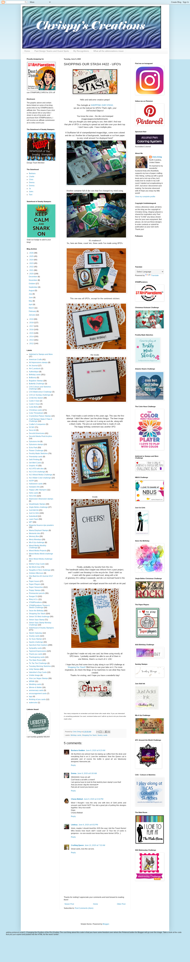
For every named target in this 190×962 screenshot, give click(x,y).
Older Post (121, 904)
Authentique (34, 372)
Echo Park (33, 448)
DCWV (31, 427)
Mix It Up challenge (36, 542)
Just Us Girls (34, 513)
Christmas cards (35, 410)
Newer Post (69, 904)
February (33, 311)
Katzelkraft (33, 516)
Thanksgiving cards (37, 657)
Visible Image (34, 675)
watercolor (33, 703)
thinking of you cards (37, 699)
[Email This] (97, 731)
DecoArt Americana (37, 433)
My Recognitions (81, 51)
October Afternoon (36, 573)
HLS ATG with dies (36, 469)
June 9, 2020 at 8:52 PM (88, 825)
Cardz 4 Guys (34, 404)
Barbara (32, 173)
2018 (31, 323)
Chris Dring (157, 157)
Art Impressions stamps (38, 362)
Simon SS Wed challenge (39, 617)
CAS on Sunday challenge (39, 395)
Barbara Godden (78, 750)
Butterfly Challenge (36, 384)
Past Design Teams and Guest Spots (51, 51)
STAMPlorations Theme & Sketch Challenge (39, 606)
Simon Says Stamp (36, 620)
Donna (73, 773)
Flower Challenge (36, 450)
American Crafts (35, 359)
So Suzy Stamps (35, 639)
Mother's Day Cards (37, 564)
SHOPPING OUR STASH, (102, 105)
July (31, 294)
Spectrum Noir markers (38, 645)
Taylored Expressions (37, 651)
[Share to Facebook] (106, 731)
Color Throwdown (36, 413)
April (31, 304)
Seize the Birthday (36, 611)
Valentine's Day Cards (38, 672)
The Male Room (35, 660)
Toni (30, 195)
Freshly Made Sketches (38, 453)
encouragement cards (38, 693)
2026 (31, 253)
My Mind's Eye (35, 567)
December (33, 277)
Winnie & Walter (35, 687)
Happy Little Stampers (38, 490)
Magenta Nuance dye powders (41, 525)
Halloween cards (36, 484)
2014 (31, 336)
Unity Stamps (34, 669)
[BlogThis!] (100, 731)
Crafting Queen (77, 845)
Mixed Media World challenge (41, 554)
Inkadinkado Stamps (37, 504)
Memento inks (34, 533)
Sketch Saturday (35, 633)
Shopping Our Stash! (77, 667)
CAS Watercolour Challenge (40, 392)
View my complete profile (145, 197)
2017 (31, 326)
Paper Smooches (36, 587)
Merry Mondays (35, 539)
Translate (155, 275)
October (32, 284)
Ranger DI (33, 596)
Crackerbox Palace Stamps (40, 416)
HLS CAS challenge (37, 472)
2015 (31, 333)
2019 (31, 319)
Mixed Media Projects (37, 551)
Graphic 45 (33, 466)
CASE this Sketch (36, 398)
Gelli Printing (34, 460)
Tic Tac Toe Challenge (38, 663)
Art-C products (35, 369)
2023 (31, 263)
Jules (31, 192)
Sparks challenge (36, 642)
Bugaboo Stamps (36, 381)
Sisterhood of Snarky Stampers (41, 628)
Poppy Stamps (35, 590)
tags (30, 696)
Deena (31, 182)
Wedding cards (35, 684)
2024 (31, 260)
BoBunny (32, 378)
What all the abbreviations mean (108, 51)
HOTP (31, 481)
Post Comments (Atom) (84, 908)
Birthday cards (76, 735)
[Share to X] (103, 731)
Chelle (31, 177)
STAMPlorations (35, 602)
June (31, 298)
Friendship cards (35, 457)
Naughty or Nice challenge (39, 570)
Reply (73, 765)
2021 (31, 270)
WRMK (32, 681)
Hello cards (33, 493)
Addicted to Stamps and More (41, 354)
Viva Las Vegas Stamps (38, 678)
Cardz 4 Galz (34, 401)
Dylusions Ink (34, 441)
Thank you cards (35, 654)
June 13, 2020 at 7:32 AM (95, 845)
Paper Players (34, 584)
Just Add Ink (34, 510)
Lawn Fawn (33, 519)
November (33, 280)
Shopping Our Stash (89, 735)
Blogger (106, 924)
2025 (31, 256)
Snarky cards (102, 735)
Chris (31, 179)
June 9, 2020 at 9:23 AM (95, 750)
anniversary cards (36, 690)
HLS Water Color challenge (40, 478)
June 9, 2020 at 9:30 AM (87, 773)
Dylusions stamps (36, 444)
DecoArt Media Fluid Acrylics (40, 436)
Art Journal (33, 366)
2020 (31, 274)
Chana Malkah (77, 799)
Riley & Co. (33, 599)
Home (27, 51)
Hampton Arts (34, 487)
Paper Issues (34, 581)
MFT (31, 522)
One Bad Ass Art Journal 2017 (41, 576)
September (33, 287)
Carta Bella (33, 407)
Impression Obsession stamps (41, 499)
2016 (31, 330)
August (32, 291)
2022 (31, 267)
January (32, 315)
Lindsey (74, 825)
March (31, 308)
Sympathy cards (35, 648)
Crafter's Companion (37, 424)
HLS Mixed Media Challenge (40, 475)
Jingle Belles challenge (38, 507)
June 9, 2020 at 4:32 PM (93, 799)
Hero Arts (32, 496)
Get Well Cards (35, 463)
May (31, 301)
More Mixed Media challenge (40, 559)
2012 (31, 343)
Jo (30, 189)
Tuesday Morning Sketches (40, 666)
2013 (31, 340)
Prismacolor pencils (37, 593)
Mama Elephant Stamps (38, 530)
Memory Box (34, 536)
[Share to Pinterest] (108, 731)
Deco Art (32, 430)
